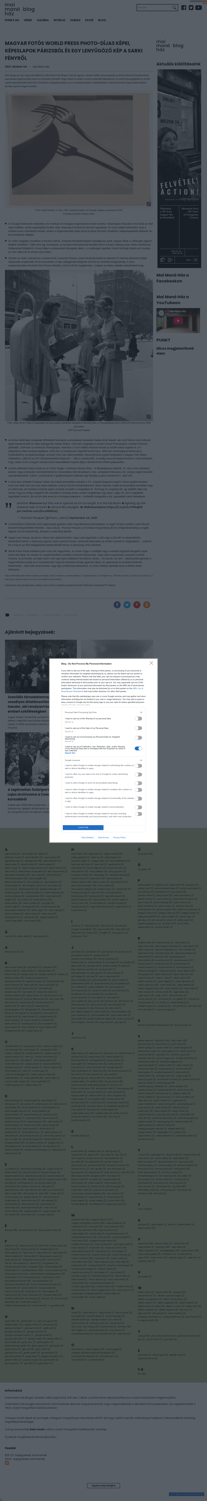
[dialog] (103, 750)
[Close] (152, 664)
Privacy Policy (119, 837)
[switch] (138, 718)
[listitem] (103, 712)
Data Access (103, 837)
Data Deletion (88, 837)
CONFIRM (83, 827)
